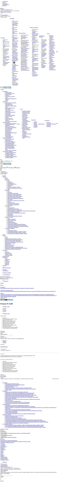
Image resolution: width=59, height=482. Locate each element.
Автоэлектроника (10, 207)
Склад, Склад (3, 375)
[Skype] (11, 299)
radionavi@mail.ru (5, 278)
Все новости (2, 431)
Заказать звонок (3, 173)
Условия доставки (3, 458)
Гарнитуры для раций (4, 294)
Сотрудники (2, 445)
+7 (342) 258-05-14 (4, 15)
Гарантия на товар (4, 459)
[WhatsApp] (9, 299)
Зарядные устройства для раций (42, 294)
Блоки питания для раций (31, 295)
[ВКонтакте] (1, 299)
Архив (54, 291)
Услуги (6, 237)
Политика (2, 448)
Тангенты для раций (13, 294)
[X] (6, 299)
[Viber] (7, 299)
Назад (6, 177)
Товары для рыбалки (11, 219)
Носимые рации (3, 291)
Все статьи (2, 439)
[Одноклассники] (2, 299)
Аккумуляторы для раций (30, 294)
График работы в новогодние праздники (8, 437)
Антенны (24, 291)
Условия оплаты (3, 456)
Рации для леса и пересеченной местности (8, 440)
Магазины (2, 447)
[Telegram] (12, 299)
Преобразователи (23, 295)
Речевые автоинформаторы (46, 295)
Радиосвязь (9, 181)
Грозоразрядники (10, 296)
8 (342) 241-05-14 (20, 338)
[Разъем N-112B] (6, 306)
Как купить (7, 252)
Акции (1, 450)
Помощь (2, 455)
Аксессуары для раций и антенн (32, 291)
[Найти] (0, 14)
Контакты (2, 454)
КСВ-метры (39, 295)
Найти (2, 476)
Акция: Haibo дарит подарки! (6, 435)
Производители (3, 446)
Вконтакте (6, 281)
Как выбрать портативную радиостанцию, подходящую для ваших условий (15, 441)
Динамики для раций (21, 294)
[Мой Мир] (4, 299)
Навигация (9, 192)
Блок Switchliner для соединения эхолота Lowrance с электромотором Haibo (15, 433)
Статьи (1, 452)
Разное (14, 296)
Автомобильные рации (11, 291)
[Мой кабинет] (1, 160)
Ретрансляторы (19, 291)
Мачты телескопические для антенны (45, 291)
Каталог (6, 178)
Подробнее (7, 473)
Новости (2, 451)
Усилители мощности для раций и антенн (11, 295)
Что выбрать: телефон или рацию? (7, 442)
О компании (7, 259)
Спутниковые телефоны (12, 230)
